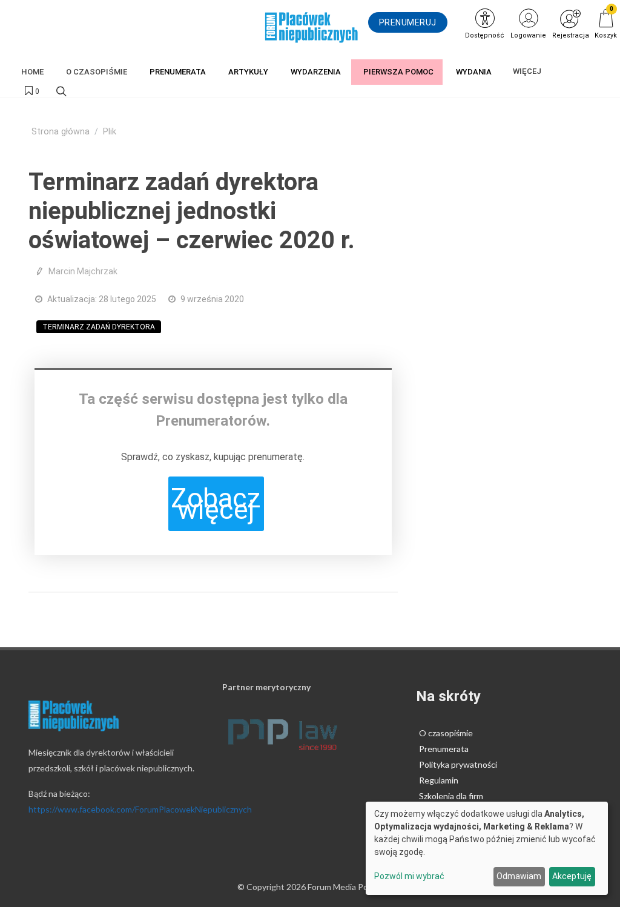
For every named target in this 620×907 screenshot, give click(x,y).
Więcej (527, 71)
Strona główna (60, 132)
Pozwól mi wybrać (409, 876)
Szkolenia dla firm (451, 796)
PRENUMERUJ (408, 22)
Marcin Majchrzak (82, 271)
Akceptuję (572, 876)
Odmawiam (518, 876)
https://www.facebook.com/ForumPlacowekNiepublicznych (140, 809)
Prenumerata (444, 749)
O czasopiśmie (446, 733)
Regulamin (438, 780)
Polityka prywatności (458, 764)
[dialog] (487, 848)
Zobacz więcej (216, 504)
